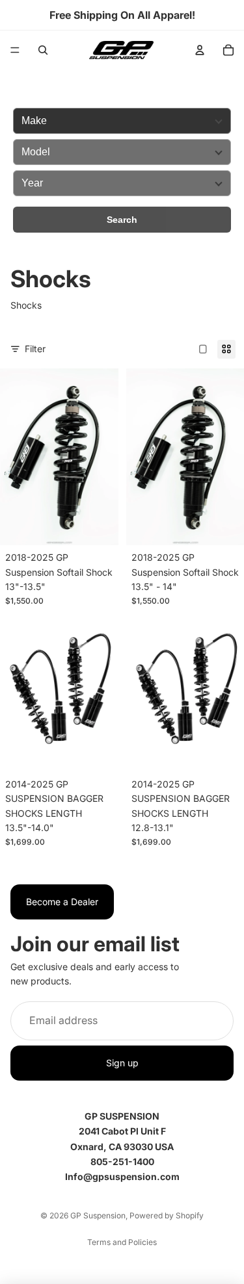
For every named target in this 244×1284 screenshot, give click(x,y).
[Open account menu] (199, 50)
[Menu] (15, 50)
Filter (35, 348)
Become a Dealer (62, 901)
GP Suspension (98, 1215)
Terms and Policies (122, 1242)
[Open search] (43, 50)
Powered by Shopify (166, 1215)
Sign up (122, 1062)
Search (122, 219)
